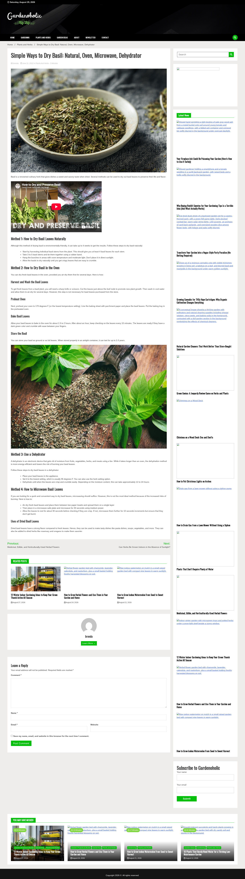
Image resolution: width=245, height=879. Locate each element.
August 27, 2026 (18, 602)
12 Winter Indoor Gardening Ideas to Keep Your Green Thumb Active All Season (34, 596)
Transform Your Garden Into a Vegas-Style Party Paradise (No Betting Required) (204, 254)
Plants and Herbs (43, 37)
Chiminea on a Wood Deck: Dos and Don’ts (195, 437)
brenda (16, 63)
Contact (105, 37)
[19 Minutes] (94, 833)
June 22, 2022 (28, 63)
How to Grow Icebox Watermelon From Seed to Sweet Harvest (140, 596)
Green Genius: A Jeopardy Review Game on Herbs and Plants (203, 393)
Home (12, 37)
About (76, 37)
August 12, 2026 (191, 858)
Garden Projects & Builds (24, 848)
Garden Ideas (62, 37)
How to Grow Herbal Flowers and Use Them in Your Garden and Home (86, 596)
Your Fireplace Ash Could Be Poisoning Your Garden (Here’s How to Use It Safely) (204, 160)
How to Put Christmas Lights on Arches (194, 481)
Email (14, 724)
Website (94, 724)
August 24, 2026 (72, 602)
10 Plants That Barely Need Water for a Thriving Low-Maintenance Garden (207, 853)
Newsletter (90, 37)
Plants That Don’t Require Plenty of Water (195, 569)
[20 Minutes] (207, 833)
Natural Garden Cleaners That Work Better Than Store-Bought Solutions (204, 348)
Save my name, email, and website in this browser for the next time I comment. (51, 736)
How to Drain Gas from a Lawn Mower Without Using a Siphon (203, 525)
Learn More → (88, 643)
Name (14, 713)
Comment (16, 675)
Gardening (25, 37)
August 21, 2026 (125, 602)
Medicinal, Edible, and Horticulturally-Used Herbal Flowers (202, 613)
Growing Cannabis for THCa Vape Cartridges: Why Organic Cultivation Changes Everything (202, 301)
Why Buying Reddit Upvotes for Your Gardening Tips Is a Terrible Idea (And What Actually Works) (205, 207)
